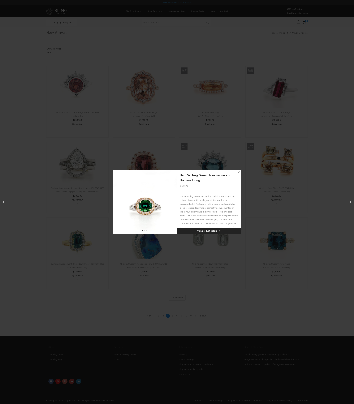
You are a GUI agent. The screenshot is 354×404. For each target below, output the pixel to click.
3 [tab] (147, 231)
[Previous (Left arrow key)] (4, 202)
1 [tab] (143, 231)
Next (174, 202)
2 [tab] (145, 231)
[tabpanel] (145, 202)
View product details (207, 231)
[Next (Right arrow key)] (350, 202)
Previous (116, 202)
